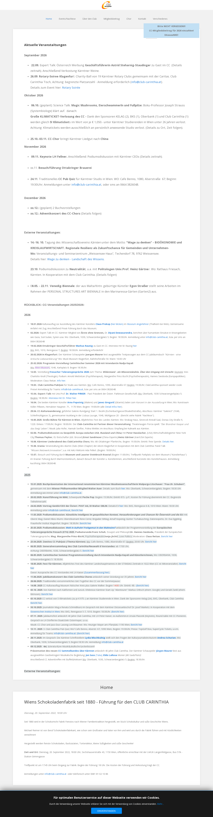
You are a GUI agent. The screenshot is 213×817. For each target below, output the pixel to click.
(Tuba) (94, 655)
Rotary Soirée (71, 87)
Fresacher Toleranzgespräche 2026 (69, 371)
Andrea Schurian (166, 637)
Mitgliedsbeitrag (112, 18)
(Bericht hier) (142, 585)
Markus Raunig (84, 345)
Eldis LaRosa (110, 655)
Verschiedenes (160, 18)
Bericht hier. (36, 602)
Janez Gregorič (106, 402)
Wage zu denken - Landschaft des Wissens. (75, 259)
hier (135, 345)
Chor (128, 18)
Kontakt (142, 18)
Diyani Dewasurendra (120, 332)
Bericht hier (77, 510)
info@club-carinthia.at (146, 82)
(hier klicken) (109, 324)
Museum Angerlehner (138, 324)
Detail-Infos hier (113, 406)
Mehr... (160, 803)
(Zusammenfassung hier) (96, 572)
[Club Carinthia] (106, 5)
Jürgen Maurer (164, 650)
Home (49, 18)
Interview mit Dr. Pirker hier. (63, 398)
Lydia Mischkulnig (95, 637)
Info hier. (61, 380)
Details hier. (168, 441)
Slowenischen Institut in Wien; (45, 611)
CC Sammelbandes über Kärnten (76, 650)
